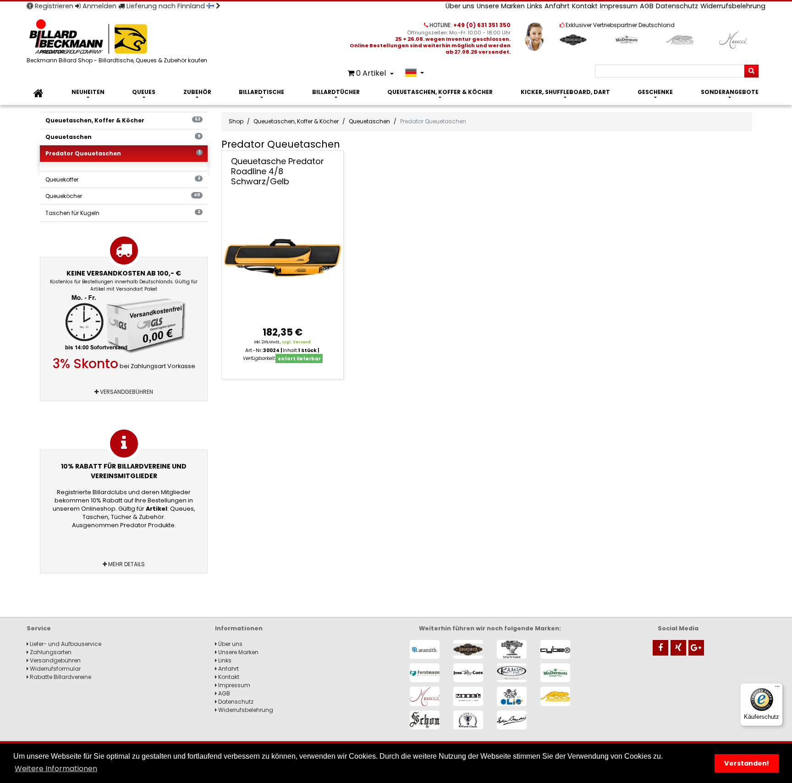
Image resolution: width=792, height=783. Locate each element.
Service (39, 628)
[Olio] (512, 696)
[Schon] (425, 720)
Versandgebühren (126, 392)
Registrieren (53, 6)
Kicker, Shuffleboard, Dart (565, 92)
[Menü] (777, 688)
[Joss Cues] (468, 672)
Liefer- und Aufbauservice (64, 644)
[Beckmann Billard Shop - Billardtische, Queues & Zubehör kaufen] (118, 37)
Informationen (239, 628)
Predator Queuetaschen (122, 153)
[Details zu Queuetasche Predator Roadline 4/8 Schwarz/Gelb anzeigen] (282, 257)
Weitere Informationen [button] (56, 768)
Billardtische (261, 92)
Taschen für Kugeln (122, 213)
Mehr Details (126, 564)
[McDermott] (555, 672)
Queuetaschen (122, 137)
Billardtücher (336, 92)
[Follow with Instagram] (678, 648)
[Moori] (468, 696)
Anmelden (98, 6)
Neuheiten (88, 92)
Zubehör (197, 92)
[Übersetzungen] (414, 73)
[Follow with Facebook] (660, 648)
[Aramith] (425, 649)
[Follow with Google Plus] (696, 648)
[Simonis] (512, 720)
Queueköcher (122, 196)
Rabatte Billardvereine (59, 677)
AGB (647, 6)
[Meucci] (425, 696)
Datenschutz (677, 6)
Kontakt (585, 6)
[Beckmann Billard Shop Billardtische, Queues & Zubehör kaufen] (38, 93)
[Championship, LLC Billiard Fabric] (512, 649)
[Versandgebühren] (124, 324)
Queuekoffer (122, 179)
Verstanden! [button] (746, 763)
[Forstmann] (425, 672)
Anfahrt (557, 6)
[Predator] (555, 696)
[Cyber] (555, 649)
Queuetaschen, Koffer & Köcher (440, 92)
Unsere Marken (501, 6)
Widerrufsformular (54, 669)
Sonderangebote (730, 92)
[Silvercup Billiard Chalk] (468, 720)
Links (534, 6)
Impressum (619, 6)
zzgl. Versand (296, 342)
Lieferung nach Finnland (166, 6)
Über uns (460, 6)
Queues (143, 92)
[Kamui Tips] (512, 672)
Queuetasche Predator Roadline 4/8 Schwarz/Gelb (277, 171)
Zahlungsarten (50, 652)
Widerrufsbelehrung (732, 6)
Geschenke (655, 92)
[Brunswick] (468, 649)
